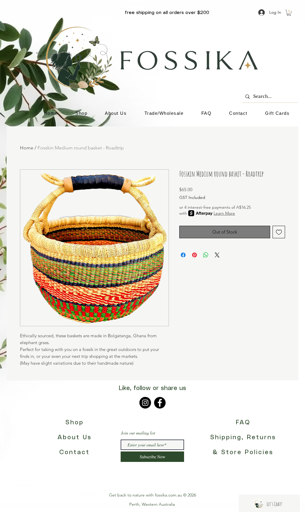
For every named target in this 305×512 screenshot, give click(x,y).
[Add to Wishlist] (279, 232)
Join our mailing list (138, 433)
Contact (74, 452)
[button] (288, 13)
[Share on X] (217, 255)
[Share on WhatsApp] (205, 255)
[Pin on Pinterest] (194, 255)
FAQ (243, 423)
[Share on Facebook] (183, 255)
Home (26, 148)
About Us (74, 437)
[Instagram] (145, 403)
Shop (75, 423)
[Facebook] (160, 403)
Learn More (224, 213)
